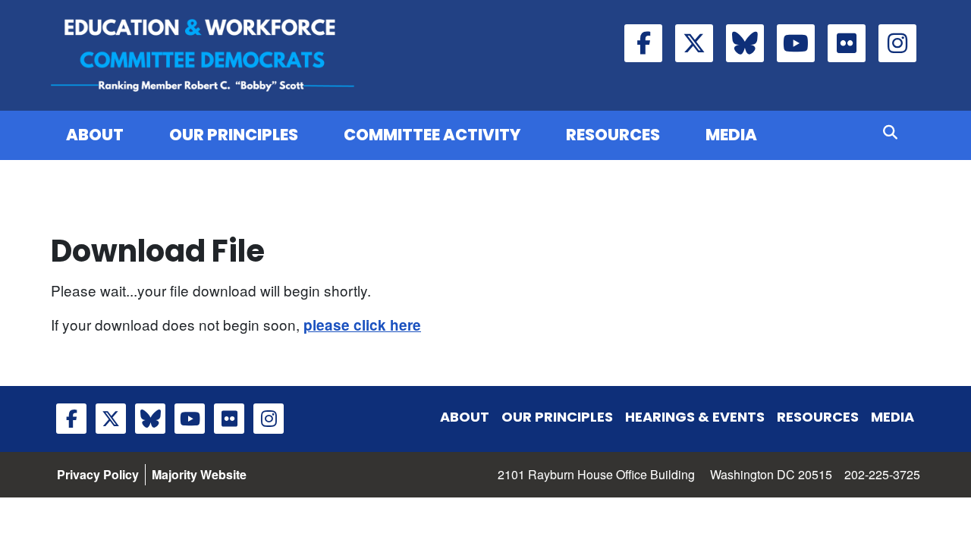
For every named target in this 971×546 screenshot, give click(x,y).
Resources (613, 135)
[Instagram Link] (897, 43)
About (95, 135)
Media (731, 135)
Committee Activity (432, 135)
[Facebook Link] (643, 43)
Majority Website (199, 474)
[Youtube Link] (796, 43)
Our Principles (233, 135)
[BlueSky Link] (745, 43)
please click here (362, 325)
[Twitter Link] (694, 43)
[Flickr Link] (847, 43)
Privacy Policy (98, 474)
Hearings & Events (695, 416)
